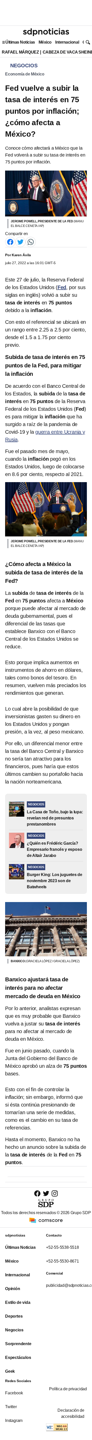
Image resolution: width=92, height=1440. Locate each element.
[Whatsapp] (31, 242)
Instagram (13, 1420)
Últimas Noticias (20, 42)
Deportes (13, 1316)
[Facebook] (10, 242)
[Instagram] (55, 1193)
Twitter (11, 1407)
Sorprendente (18, 1344)
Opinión (12, 1289)
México (45, 42)
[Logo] (46, 32)
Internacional (67, 42)
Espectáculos (18, 1357)
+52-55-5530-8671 (62, 1261)
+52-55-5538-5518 (62, 1247)
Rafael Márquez (20, 52)
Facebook (14, 1393)
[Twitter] (20, 242)
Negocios (14, 1330)
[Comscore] (46, 1220)
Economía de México (24, 74)
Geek (10, 1371)
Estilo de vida (17, 1302)
